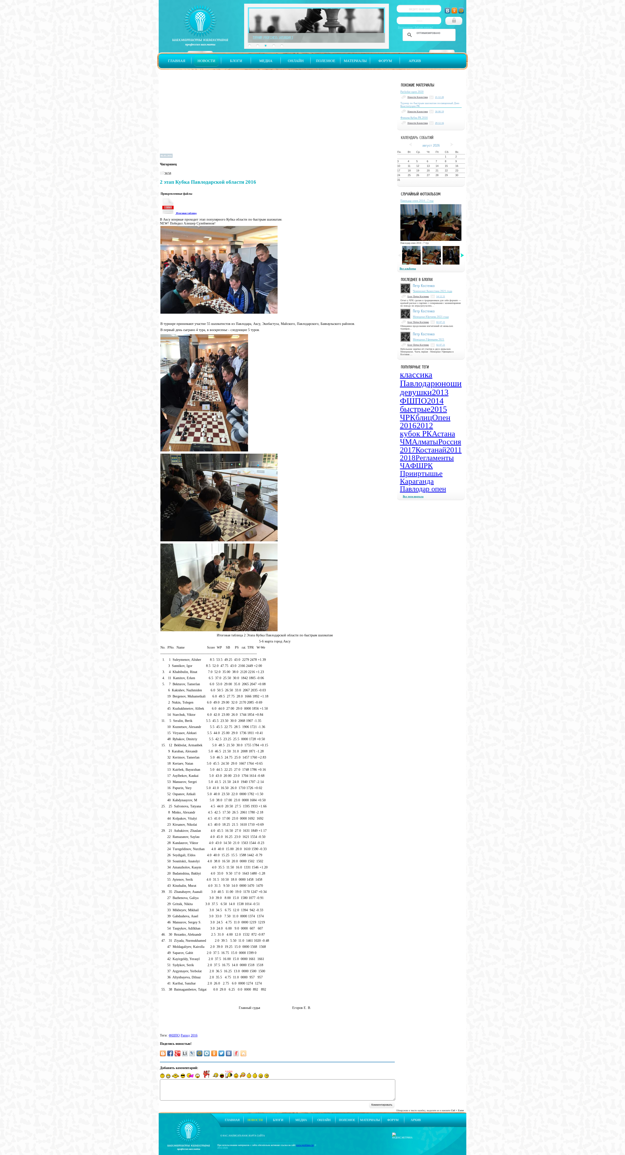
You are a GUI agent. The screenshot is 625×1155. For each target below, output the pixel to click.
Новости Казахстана (417, 97)
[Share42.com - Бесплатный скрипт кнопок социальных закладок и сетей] (243, 1053)
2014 (435, 400)
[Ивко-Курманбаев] (431, 255)
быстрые (415, 409)
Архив (415, 61)
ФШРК (421, 465)
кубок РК (416, 433)
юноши (448, 383)
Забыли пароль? (424, 27)
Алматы (425, 441)
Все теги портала (413, 496)
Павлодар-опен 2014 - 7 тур (417, 200)
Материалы (355, 61)
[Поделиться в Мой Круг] (207, 1053)
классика (416, 374)
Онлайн (296, 61)
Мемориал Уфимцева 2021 (428, 339)
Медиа (265, 61)
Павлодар (417, 383)
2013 (440, 392)
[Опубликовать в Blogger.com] (163, 1053)
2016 (194, 1035)
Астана (443, 433)
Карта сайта (257, 1135)
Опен (441, 417)
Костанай (431, 449)
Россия (449, 441)
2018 (408, 457)
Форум (385, 61)
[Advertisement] (277, 116)
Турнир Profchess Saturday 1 (273, 37)
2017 (408, 449)
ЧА (405, 465)
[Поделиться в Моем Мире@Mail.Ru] (199, 1053)
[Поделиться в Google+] (177, 1053)
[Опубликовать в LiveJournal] (192, 1053)
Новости (206, 61)
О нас (224, 1135)
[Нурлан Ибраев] (452, 255)
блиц (424, 417)
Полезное (325, 61)
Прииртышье (421, 473)
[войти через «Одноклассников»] (454, 11)
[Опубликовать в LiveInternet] (185, 1053)
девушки (416, 392)
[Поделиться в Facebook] (170, 1053)
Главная (176, 61)
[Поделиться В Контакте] (229, 1053)
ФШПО (174, 1035)
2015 (438, 409)
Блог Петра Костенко (418, 296)
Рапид (185, 1035)
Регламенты (435, 457)
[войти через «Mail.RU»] (461, 11)
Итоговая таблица (186, 213)
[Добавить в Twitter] (221, 1053)
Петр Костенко (424, 285)
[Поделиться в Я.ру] (236, 1053)
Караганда (417, 481)
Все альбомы (408, 268)
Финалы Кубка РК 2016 (414, 117)
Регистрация (405, 27)
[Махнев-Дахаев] (411, 255)
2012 (425, 425)
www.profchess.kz (305, 1145)
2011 (454, 449)
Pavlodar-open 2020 (412, 91)
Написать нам (238, 1135)
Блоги (236, 61)
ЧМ (406, 441)
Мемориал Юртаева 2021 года (431, 316)
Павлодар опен (423, 489)
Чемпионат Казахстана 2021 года (432, 290)
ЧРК (408, 417)
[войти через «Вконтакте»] (447, 11)
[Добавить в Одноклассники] (214, 1053)
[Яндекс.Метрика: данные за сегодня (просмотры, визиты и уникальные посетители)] (402, 1136)
